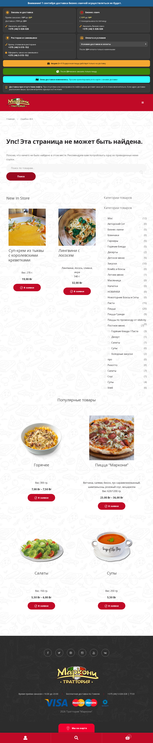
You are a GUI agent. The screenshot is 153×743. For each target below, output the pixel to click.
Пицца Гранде (116, 314)
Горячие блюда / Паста (124, 331)
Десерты (113, 252)
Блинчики (113, 235)
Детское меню (116, 257)
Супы (114, 348)
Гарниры (113, 240)
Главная (10, 119)
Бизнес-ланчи (116, 229)
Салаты (115, 342)
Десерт (115, 337)
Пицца (111, 308)
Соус (110, 376)
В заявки (29, 287)
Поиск (21, 176)
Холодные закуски (122, 354)
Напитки (113, 286)
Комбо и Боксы (116, 269)
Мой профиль (25, 738)
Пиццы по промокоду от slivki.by (127, 320)
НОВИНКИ (114, 291)
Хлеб (110, 387)
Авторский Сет (116, 223)
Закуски (112, 263)
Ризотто (112, 365)
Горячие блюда (117, 246)
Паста (111, 303)
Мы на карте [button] (79, 728)
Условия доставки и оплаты (96, 44)
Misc (110, 218)
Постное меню (116, 325)
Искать (76, 738)
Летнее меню (116, 274)
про (110, 359)
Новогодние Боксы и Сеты (123, 297)
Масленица (114, 280)
